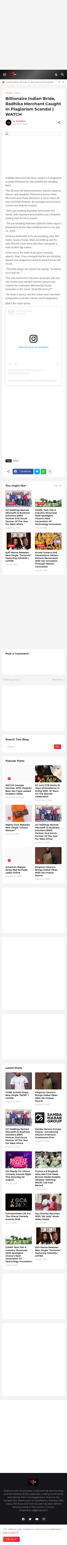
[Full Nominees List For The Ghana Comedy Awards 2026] (18, 1202)
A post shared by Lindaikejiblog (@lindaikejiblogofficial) (35, 380)
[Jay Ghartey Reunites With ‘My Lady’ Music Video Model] (48, 1202)
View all (57, 486)
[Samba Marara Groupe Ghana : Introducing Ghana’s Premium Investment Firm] (48, 1117)
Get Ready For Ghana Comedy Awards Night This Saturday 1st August (18, 1175)
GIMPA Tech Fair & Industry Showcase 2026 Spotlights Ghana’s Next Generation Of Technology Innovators (48, 517)
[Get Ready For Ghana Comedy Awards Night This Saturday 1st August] (18, 1159)
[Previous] (59, 82)
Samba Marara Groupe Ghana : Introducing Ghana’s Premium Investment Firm (48, 1133)
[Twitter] (37, 471)
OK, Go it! (11, 1539)
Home (8, 93)
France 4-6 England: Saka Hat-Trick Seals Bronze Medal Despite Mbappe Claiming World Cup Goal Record (47, 1178)
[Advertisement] (33, 35)
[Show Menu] (4, 74)
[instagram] (43, 1519)
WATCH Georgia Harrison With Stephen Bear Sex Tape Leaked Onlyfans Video (18, 789)
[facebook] (23, 1519)
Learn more (9, 1532)
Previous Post (11, 679)
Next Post (57, 679)
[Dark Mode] (56, 74)
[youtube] (37, 1519)
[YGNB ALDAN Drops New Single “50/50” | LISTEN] (18, 1080)
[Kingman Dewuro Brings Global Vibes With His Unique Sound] (48, 1080)
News (18, 93)
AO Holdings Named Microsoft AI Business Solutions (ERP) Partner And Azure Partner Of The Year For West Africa (17, 517)
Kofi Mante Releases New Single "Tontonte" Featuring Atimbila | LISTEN (18, 556)
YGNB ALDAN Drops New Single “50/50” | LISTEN (17, 1095)
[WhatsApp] (43, 471)
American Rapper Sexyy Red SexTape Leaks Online (16, 870)
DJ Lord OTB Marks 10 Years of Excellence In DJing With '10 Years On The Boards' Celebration (47, 791)
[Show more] (50, 471)
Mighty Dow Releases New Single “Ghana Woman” (17, 827)
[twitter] (30, 1519)
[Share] (59, 122)
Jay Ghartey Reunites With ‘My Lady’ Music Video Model (47, 1216)
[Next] (63, 82)
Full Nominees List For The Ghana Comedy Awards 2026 (18, 1216)
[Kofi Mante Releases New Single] (48, 1235)
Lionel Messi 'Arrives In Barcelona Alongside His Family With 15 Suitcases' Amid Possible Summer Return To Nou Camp (31, 82)
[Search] (63, 74)
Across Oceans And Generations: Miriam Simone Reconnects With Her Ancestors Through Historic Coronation (46, 559)
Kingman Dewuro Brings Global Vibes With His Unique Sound (46, 871)
